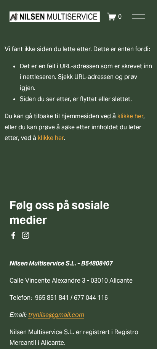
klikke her (130, 116)
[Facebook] (13, 235)
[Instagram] (25, 235)
